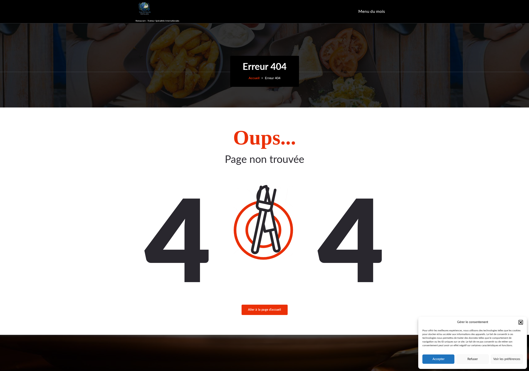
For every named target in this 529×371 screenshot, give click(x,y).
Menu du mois (371, 12)
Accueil (254, 78)
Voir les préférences (506, 359)
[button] (521, 322)
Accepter (438, 359)
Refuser (472, 359)
